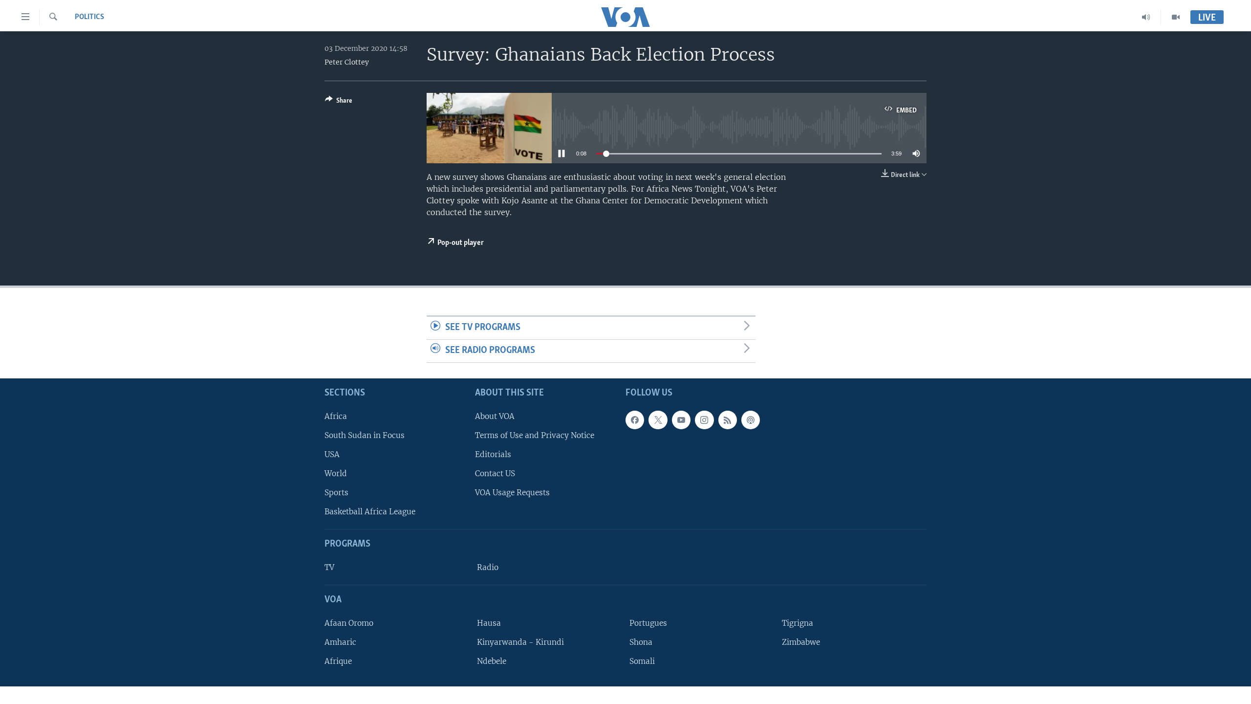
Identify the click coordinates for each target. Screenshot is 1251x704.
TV (329, 567)
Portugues (648, 622)
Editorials (493, 454)
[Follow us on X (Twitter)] (657, 419)
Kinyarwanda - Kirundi (520, 642)
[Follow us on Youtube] (681, 419)
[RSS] (727, 419)
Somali (642, 661)
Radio (487, 567)
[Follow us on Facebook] (635, 419)
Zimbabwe (801, 642)
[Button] (338, 102)
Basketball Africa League (369, 511)
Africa (335, 415)
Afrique (338, 661)
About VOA (495, 415)
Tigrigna (797, 622)
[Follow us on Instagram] (704, 419)
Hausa (489, 622)
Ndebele (491, 661)
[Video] (1175, 17)
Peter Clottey (346, 62)
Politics (89, 17)
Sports (336, 492)
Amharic (340, 642)
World (335, 473)
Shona (640, 642)
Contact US (495, 473)
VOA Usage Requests (512, 492)
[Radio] (1146, 17)
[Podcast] (750, 419)
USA (332, 454)
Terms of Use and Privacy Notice (534, 435)
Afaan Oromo (348, 622)
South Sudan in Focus (364, 435)
